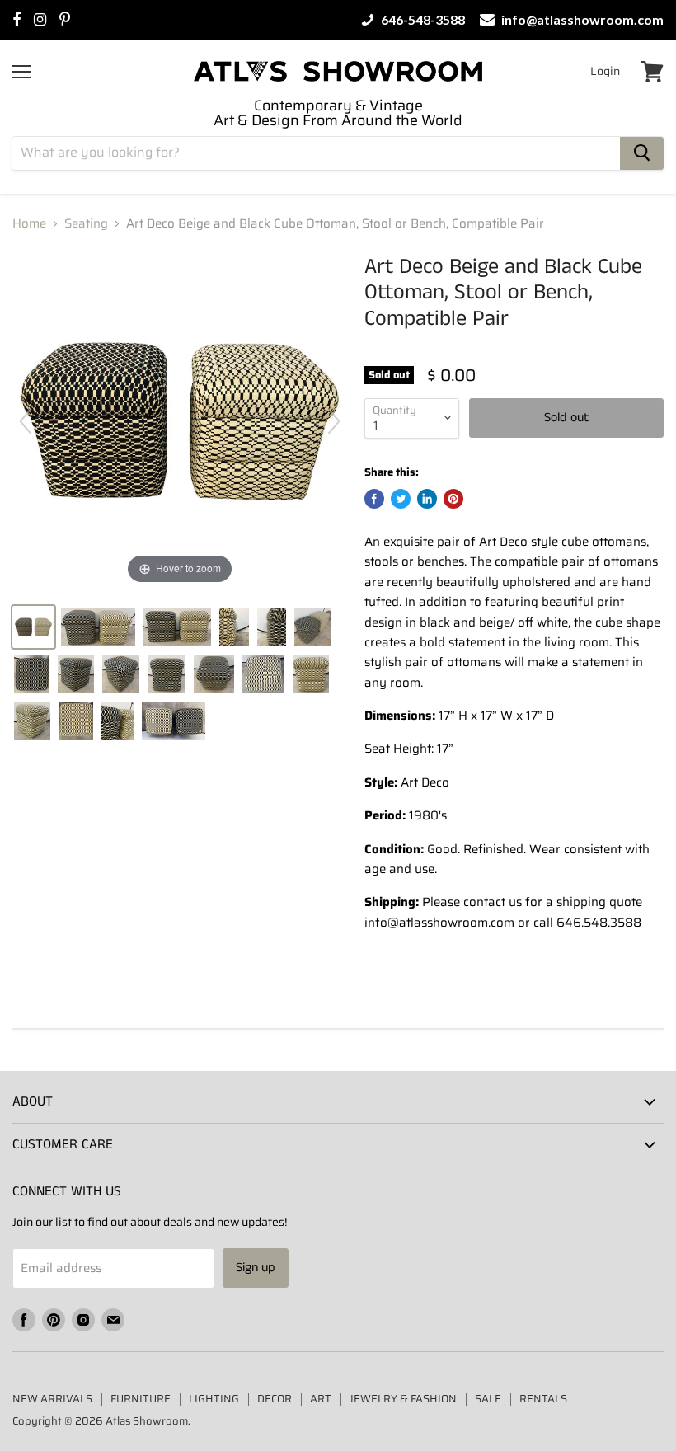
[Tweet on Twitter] (401, 499)
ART (320, 1398)
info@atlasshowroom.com (581, 19)
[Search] (642, 153)
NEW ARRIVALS (52, 1398)
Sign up (255, 1267)
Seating (86, 224)
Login (605, 70)
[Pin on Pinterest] (453, 499)
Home (29, 224)
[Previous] (25, 421)
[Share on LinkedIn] (427, 499)
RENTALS (543, 1398)
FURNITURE (140, 1398)
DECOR (274, 1398)
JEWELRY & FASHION (403, 1398)
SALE (488, 1398)
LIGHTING (214, 1398)
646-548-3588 (421, 19)
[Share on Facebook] (374, 499)
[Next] (334, 421)
